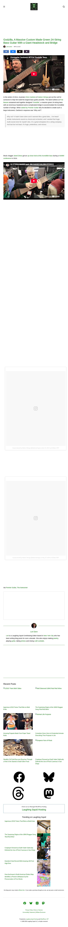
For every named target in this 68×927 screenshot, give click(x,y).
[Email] (26, 51)
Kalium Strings (43, 97)
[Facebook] (6, 51)
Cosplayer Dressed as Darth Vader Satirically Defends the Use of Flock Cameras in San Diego (49, 761)
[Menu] (4, 6)
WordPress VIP (45, 919)
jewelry (55, 638)
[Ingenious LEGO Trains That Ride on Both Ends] (18, 695)
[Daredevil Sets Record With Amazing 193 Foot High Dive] (43, 866)
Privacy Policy (29, 910)
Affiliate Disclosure (40, 912)
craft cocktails (39, 641)
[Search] (64, 7)
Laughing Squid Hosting (34, 809)
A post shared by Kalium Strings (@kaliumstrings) (26, 448)
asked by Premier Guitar (29, 108)
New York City (49, 636)
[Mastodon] (49, 799)
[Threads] (20, 51)
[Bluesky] (13, 51)
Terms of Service (38, 910)
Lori (7, 636)
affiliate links (21, 890)
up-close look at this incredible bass (40, 156)
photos (23, 641)
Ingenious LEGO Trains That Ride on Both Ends (20, 821)
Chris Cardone (30, 97)
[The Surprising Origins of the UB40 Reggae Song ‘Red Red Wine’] (50, 695)
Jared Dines (18, 156)
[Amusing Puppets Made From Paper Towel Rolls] (18, 721)
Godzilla (36, 102)
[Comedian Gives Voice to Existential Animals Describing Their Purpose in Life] (50, 721)
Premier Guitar (11, 587)
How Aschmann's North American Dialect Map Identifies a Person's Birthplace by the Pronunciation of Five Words (19, 877)
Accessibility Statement (29, 912)
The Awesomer (22, 587)
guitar (13, 641)
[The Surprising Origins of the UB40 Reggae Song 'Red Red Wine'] (43, 840)
